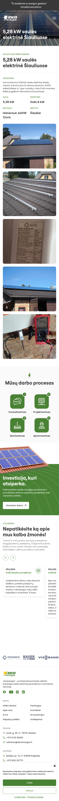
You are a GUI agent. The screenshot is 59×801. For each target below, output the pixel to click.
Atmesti (29, 790)
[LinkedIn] (23, 692)
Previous (6, 558)
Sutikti (29, 782)
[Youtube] (11, 692)
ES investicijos (37, 714)
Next (13, 558)
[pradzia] (10, 18)
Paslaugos (35, 705)
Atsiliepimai (36, 719)
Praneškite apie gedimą (31, 7)
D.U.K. (5, 714)
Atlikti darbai (9, 705)
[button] (54, 765)
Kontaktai (35, 710)
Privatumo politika (35, 797)
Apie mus (7, 710)
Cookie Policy (20, 797)
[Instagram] (17, 692)
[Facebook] (4, 692)
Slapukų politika (11, 719)
